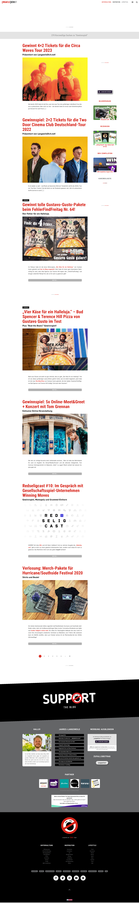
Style (92, 858)
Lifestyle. (125, 2)
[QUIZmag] (74, 783)
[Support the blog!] (69, 700)
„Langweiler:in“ (97, 738)
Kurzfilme (46, 858)
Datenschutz (92, 871)
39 (69, 656)
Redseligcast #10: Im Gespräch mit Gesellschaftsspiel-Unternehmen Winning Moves (52, 490)
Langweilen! (102, 763)
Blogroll (34, 871)
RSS (106, 871)
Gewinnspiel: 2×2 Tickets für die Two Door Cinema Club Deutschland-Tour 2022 (54, 124)
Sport (92, 856)
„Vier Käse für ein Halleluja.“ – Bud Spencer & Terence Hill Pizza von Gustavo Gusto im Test (52, 316)
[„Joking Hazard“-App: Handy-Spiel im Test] (105, 137)
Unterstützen (50, 871)
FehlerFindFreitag (46, 851)
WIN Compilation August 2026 (105, 171)
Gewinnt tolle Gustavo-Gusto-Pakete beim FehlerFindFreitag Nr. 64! (54, 207)
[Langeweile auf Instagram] (69, 878)
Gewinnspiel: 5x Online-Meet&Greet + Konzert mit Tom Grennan (53, 404)
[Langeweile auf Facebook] (56, 878)
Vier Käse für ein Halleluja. (64, 267)
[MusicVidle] (64, 783)
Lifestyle (92, 845)
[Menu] (132, 2)
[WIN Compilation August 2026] (105, 164)
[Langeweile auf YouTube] (76, 878)
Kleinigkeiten (47, 854)
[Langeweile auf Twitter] (62, 878)
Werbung (26, 200)
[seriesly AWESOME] (54, 783)
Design (69, 856)
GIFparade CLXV (105, 119)
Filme (46, 856)
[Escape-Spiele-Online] (95, 783)
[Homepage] (11, 2)
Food (92, 849)
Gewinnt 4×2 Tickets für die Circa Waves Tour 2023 (51, 48)
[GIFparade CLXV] (105, 112)
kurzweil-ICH (69, 859)
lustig (46, 861)
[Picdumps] (85, 783)
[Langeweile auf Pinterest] (83, 878)
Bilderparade (105, 101)
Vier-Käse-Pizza (40, 381)
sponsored (75, 871)
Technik (92, 859)
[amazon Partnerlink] (43, 783)
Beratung (84, 871)
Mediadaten (66, 871)
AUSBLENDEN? (71, 665)
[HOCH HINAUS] (69, 889)
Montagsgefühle (47, 852)
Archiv (42, 871)
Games (46, 859)
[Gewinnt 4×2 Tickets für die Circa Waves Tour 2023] (55, 79)
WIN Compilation (105, 153)
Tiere (92, 861)
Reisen (92, 854)
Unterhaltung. (107, 2)
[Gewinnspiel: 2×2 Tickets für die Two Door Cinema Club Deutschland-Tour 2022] (55, 159)
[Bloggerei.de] (69, 899)
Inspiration (69, 845)
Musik (92, 852)
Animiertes (69, 849)
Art (69, 852)
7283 (71, 837)
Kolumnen (92, 851)
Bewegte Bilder (69, 854)
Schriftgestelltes (69, 861)
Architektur (69, 851)
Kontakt (58, 871)
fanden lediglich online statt (39, 630)
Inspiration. (117, 2)
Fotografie (69, 858)
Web (92, 863)
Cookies (101, 871)
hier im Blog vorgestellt (47, 269)
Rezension (105, 126)
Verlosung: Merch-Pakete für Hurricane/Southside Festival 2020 (52, 570)
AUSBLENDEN (57, 294)
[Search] (137, 2)
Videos (69, 863)
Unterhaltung (46, 845)
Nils (41, 545)
